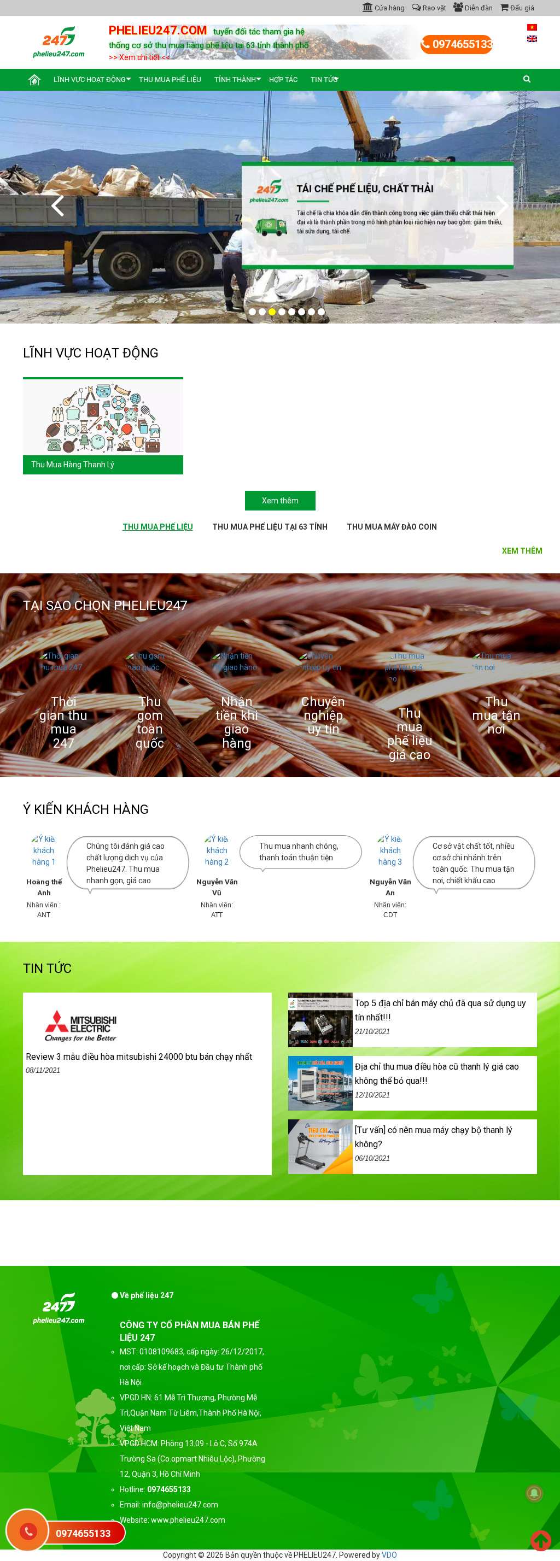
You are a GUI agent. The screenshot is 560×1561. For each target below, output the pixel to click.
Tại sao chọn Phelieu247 (105, 605)
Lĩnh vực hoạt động (90, 79)
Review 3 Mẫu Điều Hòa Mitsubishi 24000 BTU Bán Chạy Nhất (139, 1057)
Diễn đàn (478, 8)
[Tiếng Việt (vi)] (532, 26)
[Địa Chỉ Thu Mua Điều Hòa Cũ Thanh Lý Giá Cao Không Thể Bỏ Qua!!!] (320, 1082)
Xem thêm (280, 500)
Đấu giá (521, 8)
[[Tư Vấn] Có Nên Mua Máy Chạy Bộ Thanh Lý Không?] (320, 1146)
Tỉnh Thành (235, 79)
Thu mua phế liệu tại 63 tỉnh (270, 527)
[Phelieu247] (59, 41)
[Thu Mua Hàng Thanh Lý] (103, 416)
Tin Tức (324, 79)
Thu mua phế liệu (170, 79)
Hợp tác (283, 79)
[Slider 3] (280, 207)
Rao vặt (433, 8)
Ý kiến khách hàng (86, 809)
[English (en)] (532, 38)
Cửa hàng (389, 8)
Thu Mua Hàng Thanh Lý (72, 464)
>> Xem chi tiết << (139, 57)
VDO (389, 1555)
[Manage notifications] (534, 1493)
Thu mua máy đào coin (392, 527)
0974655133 (461, 44)
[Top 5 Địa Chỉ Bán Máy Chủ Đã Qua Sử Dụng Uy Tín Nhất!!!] (320, 1019)
